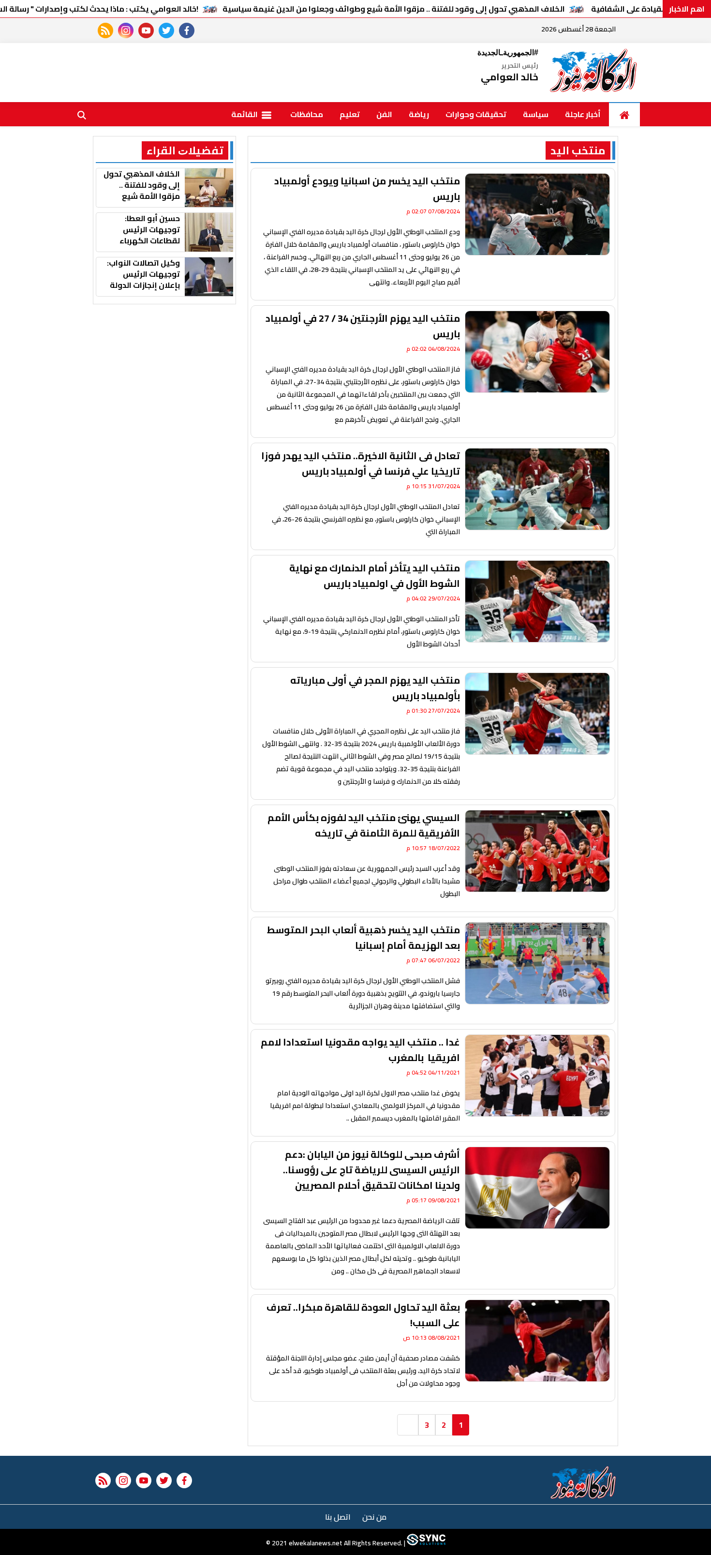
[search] (81, 114)
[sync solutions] (425, 1543)
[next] (407, 1424)
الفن (384, 114)
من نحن (374, 1517)
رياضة (419, 114)
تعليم (350, 114)
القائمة (245, 114)
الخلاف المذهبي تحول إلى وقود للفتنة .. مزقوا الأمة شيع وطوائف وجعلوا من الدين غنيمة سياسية (393, 8)
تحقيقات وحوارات (475, 114)
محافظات (306, 114)
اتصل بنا (338, 1517)
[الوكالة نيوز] (594, 72)
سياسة (535, 114)
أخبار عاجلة (583, 114)
